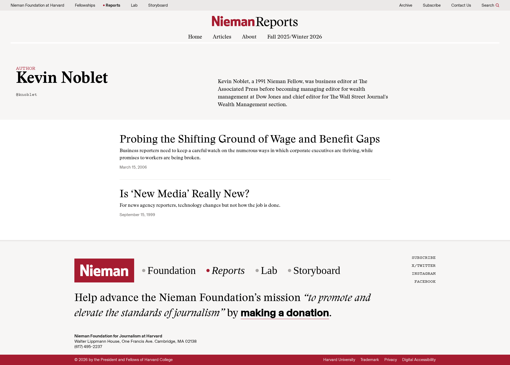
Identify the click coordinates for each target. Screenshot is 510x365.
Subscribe (432, 5)
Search (488, 5)
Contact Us (461, 5)
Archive (405, 5)
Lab (134, 5)
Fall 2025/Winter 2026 (294, 37)
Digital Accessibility (419, 359)
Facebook (425, 281)
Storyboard (158, 5)
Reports (113, 5)
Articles (222, 37)
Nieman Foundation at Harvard (37, 5)
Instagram (424, 273)
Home (195, 37)
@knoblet (26, 94)
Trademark (369, 359)
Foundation (171, 270)
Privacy (390, 359)
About (249, 37)
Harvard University (339, 359)
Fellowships (85, 5)
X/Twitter (424, 265)
